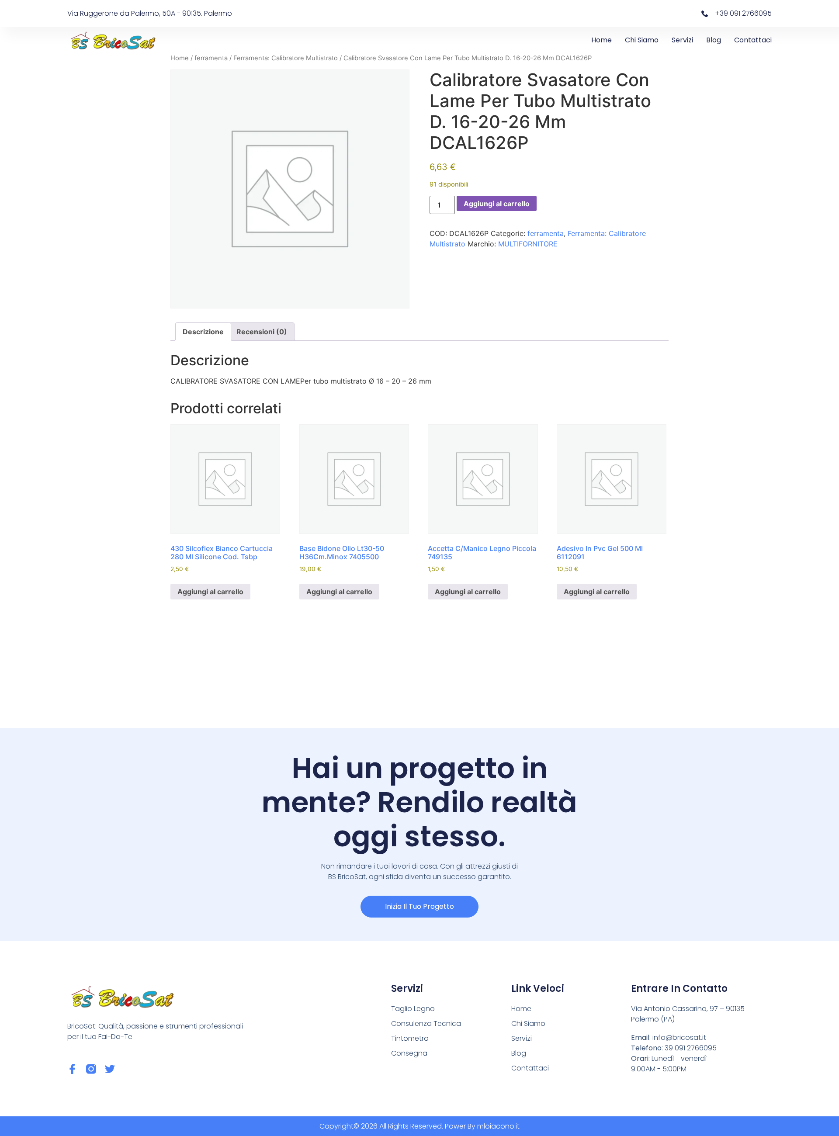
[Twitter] (110, 1069)
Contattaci (753, 40)
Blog (713, 40)
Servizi (682, 40)
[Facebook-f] (72, 1069)
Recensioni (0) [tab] (261, 331)
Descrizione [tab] (203, 331)
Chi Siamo (642, 40)
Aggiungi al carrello (497, 203)
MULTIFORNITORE (528, 243)
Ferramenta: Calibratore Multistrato (285, 58)
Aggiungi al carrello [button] (210, 591)
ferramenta (211, 58)
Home (601, 40)
